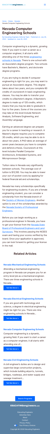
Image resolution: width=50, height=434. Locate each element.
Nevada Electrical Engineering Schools (23, 298)
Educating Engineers (25, 412)
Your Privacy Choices (27, 425)
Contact (25, 420)
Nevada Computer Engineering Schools (23, 329)
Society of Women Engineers (20, 200)
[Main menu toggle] (45, 4)
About (25, 417)
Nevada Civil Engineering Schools (20, 360)
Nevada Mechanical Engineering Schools (24, 264)
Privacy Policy (25, 423)
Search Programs (25, 399)
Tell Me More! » (12, 288)
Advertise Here (25, 415)
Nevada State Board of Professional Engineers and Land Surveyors (23, 228)
